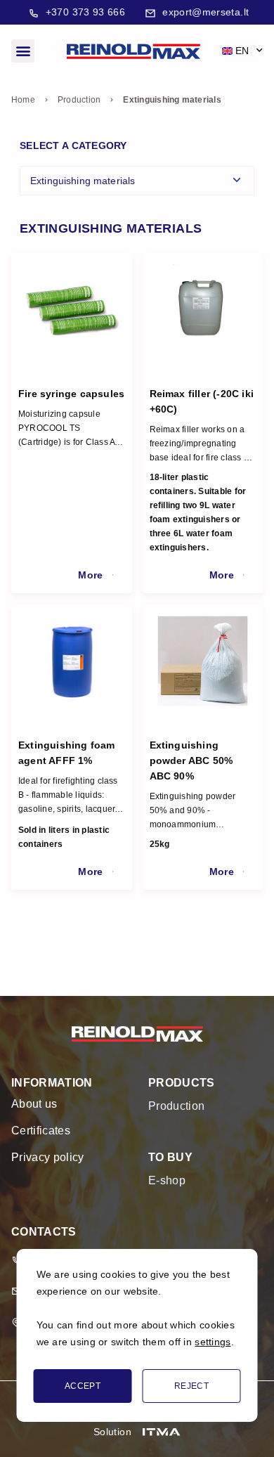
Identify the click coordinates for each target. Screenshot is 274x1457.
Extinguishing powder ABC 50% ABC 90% (191, 760)
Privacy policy (47, 1157)
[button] (22, 51)
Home (23, 100)
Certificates (40, 1131)
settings (212, 1341)
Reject (191, 1386)
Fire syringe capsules (71, 393)
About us (34, 1104)
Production (79, 100)
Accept (82, 1386)
